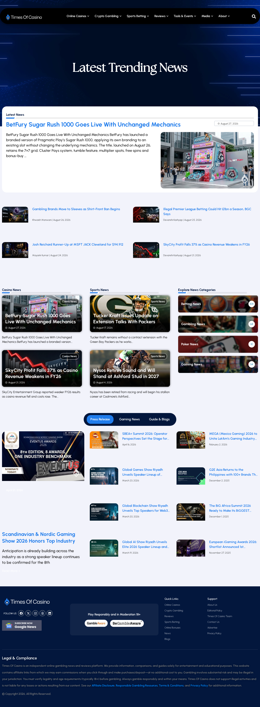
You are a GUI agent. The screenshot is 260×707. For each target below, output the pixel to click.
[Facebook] (21, 613)
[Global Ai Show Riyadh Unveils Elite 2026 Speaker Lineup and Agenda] (104, 556)
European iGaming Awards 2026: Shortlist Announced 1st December (233, 544)
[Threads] (42, 613)
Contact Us (213, 622)
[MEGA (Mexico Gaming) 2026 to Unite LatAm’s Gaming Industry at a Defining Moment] (191, 448)
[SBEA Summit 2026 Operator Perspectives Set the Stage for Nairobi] (104, 448)
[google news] (22, 625)
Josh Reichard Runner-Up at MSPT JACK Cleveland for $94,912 (77, 244)
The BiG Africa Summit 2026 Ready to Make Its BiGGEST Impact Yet (230, 508)
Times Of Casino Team (219, 616)
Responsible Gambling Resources (137, 685)
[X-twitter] (28, 613)
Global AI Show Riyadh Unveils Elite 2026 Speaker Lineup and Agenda (144, 544)
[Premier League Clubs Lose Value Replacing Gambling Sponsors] (15, 222)
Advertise (212, 627)
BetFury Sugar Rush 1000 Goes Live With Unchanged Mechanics (93, 124)
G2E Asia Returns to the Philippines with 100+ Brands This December (233, 472)
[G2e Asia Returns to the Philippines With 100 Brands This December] (191, 484)
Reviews (169, 616)
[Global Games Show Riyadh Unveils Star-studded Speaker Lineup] (104, 484)
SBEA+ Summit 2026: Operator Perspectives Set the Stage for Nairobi (144, 436)
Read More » (11, 571)
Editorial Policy (214, 610)
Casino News (69, 301)
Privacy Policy (214, 633)
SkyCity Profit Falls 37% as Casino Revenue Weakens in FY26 (206, 244)
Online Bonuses (172, 627)
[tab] (100, 419)
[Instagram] (35, 613)
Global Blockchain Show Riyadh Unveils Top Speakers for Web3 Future (145, 508)
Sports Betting (136, 16)
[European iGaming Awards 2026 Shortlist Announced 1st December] (191, 556)
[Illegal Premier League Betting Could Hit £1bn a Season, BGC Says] (146, 222)
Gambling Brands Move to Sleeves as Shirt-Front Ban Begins (76, 209)
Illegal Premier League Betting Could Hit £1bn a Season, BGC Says (207, 211)
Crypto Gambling (106, 16)
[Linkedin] (50, 613)
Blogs (167, 639)
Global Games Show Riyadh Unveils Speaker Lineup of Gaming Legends (142, 472)
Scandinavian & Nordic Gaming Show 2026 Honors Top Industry (38, 537)
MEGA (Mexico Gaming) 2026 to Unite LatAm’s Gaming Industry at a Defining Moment (233, 436)
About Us (212, 604)
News (168, 633)
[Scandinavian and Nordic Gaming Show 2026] (43, 479)
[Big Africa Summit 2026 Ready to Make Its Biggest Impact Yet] (191, 520)
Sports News (158, 301)
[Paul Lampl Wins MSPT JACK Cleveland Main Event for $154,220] (15, 257)
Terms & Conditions (171, 685)
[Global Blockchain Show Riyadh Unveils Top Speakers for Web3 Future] (104, 520)
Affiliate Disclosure (103, 685)
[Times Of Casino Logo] (24, 17)
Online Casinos (76, 16)
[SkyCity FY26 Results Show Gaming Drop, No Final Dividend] (146, 257)
